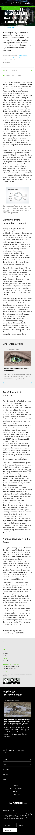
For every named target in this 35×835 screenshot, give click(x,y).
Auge (25, 122)
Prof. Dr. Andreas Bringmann (17, 58)
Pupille (15, 290)
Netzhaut (6, 210)
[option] (17, 201)
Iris (24, 279)
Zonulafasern (13, 507)
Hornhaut (6, 145)
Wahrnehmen (6, 8)
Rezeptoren (6, 653)
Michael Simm (10, 27)
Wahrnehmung (13, 264)
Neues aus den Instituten (13, 700)
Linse (29, 469)
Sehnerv (23, 618)
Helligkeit (14, 298)
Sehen (15, 8)
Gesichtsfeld (25, 175)
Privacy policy (19, 818)
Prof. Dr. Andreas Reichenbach (11, 666)
